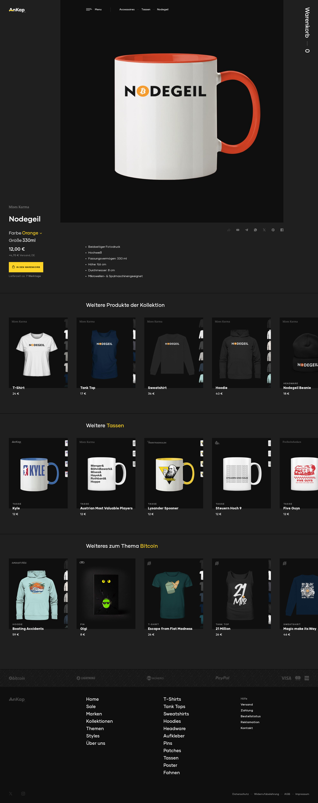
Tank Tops (174, 707)
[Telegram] (246, 230)
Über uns (95, 743)
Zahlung (247, 710)
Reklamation (250, 722)
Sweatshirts (176, 714)
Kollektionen (99, 721)
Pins (167, 743)
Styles (93, 736)
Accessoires (127, 9)
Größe (15, 240)
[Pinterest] (273, 230)
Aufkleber (174, 736)
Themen (95, 729)
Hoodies (172, 721)
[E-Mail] (237, 230)
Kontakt (247, 728)
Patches (172, 751)
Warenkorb (307, 30)
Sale (91, 707)
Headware (174, 729)
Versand (247, 704)
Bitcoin (149, 546)
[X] (264, 230)
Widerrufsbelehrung (266, 794)
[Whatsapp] (255, 230)
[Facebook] (281, 230)
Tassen (145, 9)
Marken (94, 714)
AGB (287, 794)
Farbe (15, 233)
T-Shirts (172, 699)
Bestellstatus (251, 716)
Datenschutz (240, 794)
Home (92, 699)
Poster (170, 765)
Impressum (302, 794)
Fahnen (171, 773)
